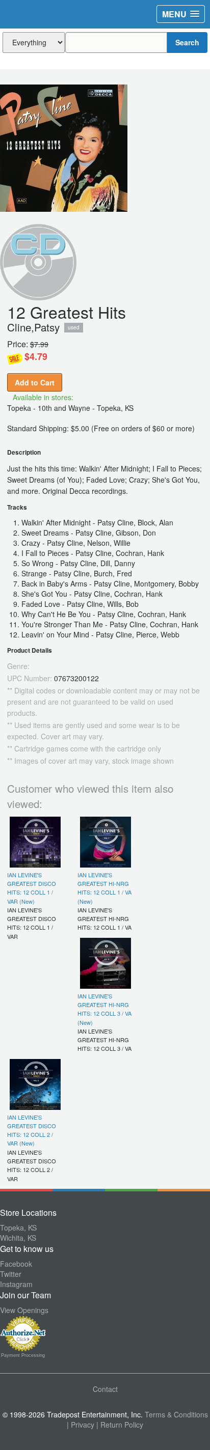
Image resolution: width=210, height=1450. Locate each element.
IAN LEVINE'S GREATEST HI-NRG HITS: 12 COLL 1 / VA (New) (104, 888)
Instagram (16, 1284)
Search (187, 42)
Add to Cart (35, 382)
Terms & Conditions (176, 1414)
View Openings (24, 1310)
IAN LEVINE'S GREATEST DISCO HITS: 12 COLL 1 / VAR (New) (31, 888)
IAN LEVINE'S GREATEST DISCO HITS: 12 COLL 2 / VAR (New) (31, 1130)
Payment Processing (23, 1355)
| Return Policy (119, 1424)
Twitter (10, 1274)
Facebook (16, 1264)
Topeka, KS (18, 1227)
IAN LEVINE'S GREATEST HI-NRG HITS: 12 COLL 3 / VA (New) (104, 1009)
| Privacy (80, 1424)
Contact (105, 1389)
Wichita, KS (18, 1238)
